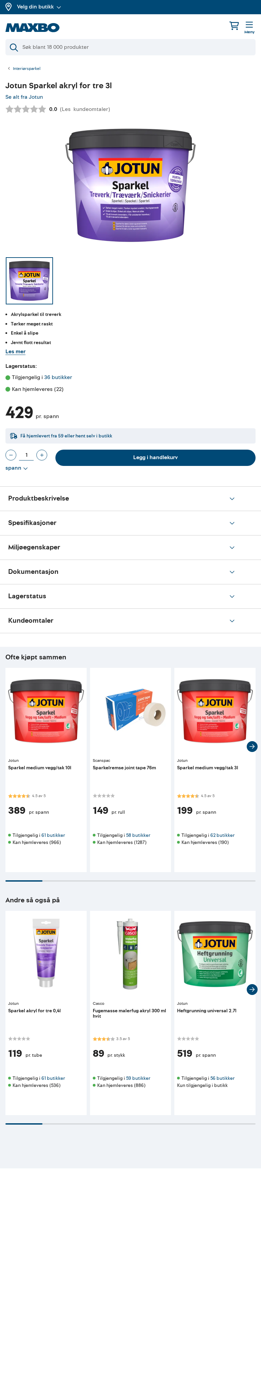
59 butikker (138, 1078)
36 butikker (58, 377)
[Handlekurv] (234, 26)
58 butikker (138, 835)
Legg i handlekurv (155, 457)
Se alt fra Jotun (24, 97)
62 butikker (222, 835)
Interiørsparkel (26, 69)
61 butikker (53, 835)
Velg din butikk (35, 7)
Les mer (15, 351)
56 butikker (222, 1078)
